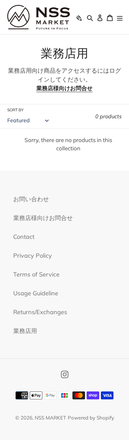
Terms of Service (36, 274)
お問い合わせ (31, 199)
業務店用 (25, 331)
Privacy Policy (32, 255)
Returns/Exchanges (40, 312)
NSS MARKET (50, 418)
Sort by (15, 109)
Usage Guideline (35, 293)
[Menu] (120, 17)
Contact (23, 236)
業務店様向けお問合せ (64, 88)
